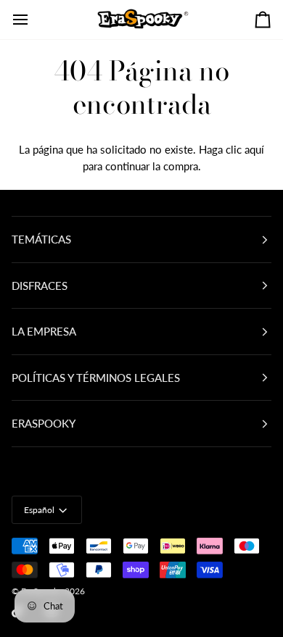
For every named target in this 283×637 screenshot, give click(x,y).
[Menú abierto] (33, 19)
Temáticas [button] (41, 239)
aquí (254, 149)
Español (39, 509)
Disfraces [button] (39, 285)
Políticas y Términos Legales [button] (96, 377)
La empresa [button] (44, 331)
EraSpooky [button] (43, 423)
